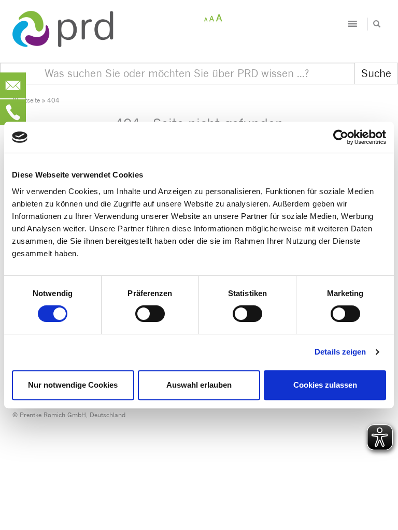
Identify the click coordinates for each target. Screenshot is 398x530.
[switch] (150, 313)
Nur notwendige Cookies (73, 384)
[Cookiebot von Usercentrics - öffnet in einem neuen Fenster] (340, 137)
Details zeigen (340, 351)
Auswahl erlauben (199, 384)
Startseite (26, 100)
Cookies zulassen (325, 384)
